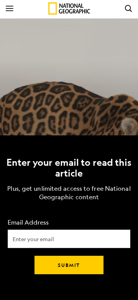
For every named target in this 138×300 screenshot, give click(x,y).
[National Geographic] (69, 8)
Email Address (28, 222)
